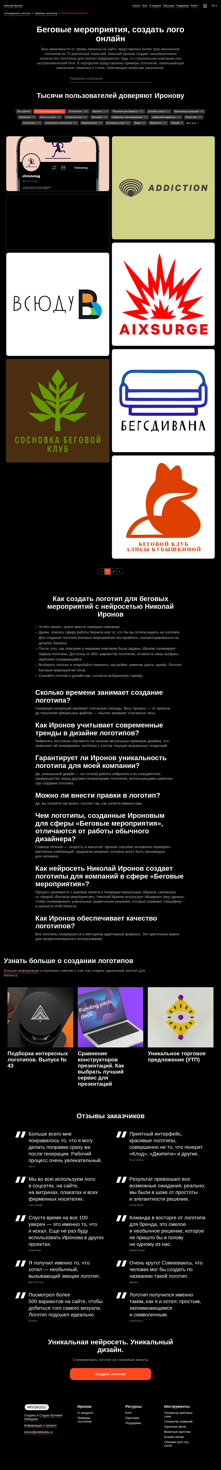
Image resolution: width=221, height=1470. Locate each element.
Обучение (24, 117)
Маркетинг (156, 123)
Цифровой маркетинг (164, 117)
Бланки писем (174, 1437)
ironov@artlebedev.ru (38, 1432)
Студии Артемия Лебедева (43, 1417)
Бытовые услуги (116, 123)
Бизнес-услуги (48, 117)
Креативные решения (186, 111)
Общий (175, 123)
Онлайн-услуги (156, 111)
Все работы (24, 111)
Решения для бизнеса (125, 111)
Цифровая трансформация (127, 117)
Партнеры (132, 1418)
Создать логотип (110, 1374)
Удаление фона (175, 1426)
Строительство (73, 117)
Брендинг (97, 117)
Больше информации (21, 971)
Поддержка (133, 1423)
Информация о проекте (40, 1425)
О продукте (85, 1412)
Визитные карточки (177, 1431)
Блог (128, 1412)
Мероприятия (89, 123)
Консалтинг (29, 123)
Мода (137, 123)
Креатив (97, 111)
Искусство (191, 117)
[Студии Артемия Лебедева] (49, 1407)
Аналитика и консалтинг (58, 123)
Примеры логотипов (84, 1419)
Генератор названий (178, 1421)
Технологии (75, 111)
